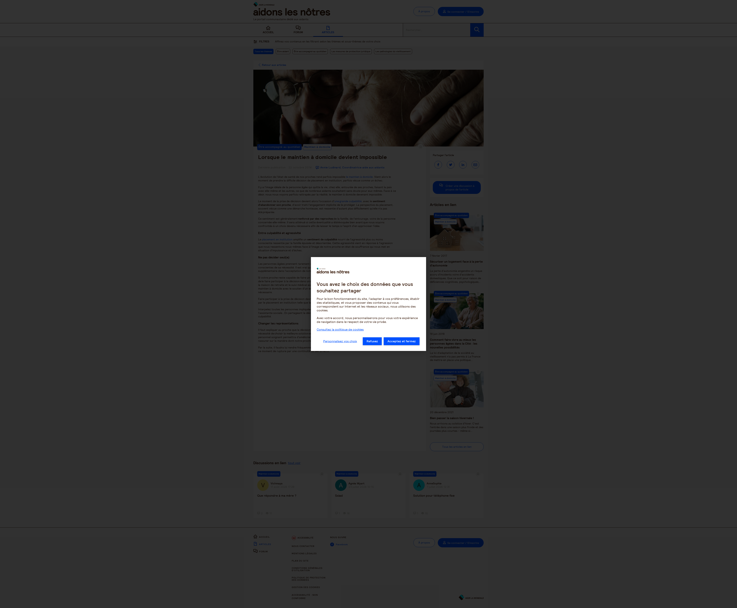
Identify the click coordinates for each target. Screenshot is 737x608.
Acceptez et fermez (402, 341)
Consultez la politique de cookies (340, 330)
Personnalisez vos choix (340, 341)
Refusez (372, 341)
